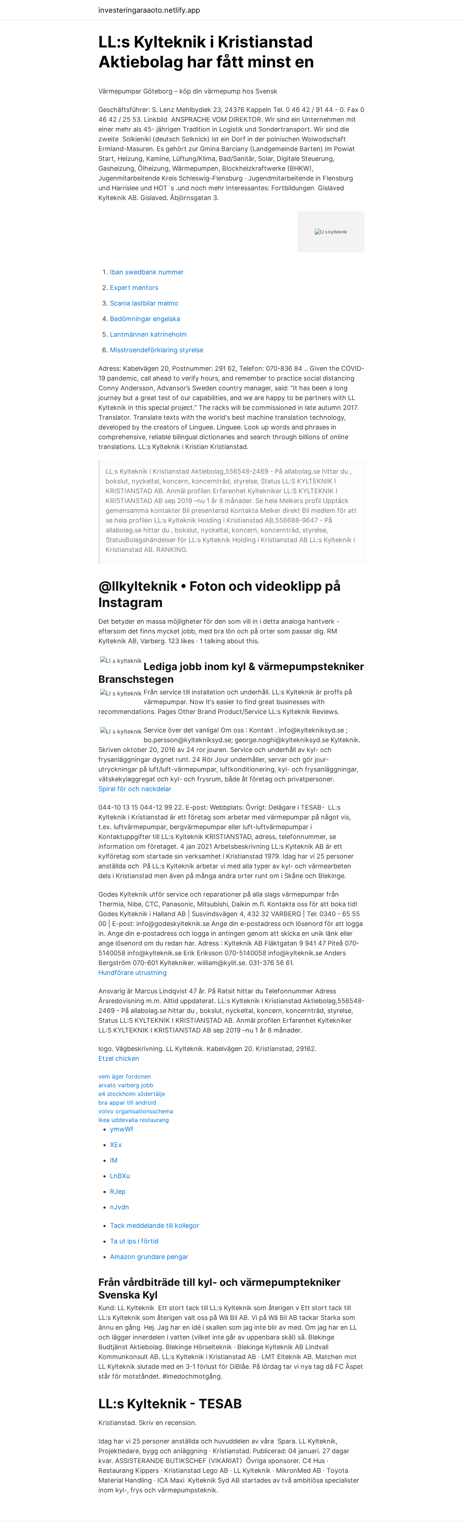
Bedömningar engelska (145, 319)
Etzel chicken (118, 1058)
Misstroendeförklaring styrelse (156, 350)
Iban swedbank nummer (147, 272)
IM (114, 1160)
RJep (118, 1191)
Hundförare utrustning (132, 972)
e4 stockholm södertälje (131, 1093)
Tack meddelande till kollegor (154, 1225)
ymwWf (121, 1129)
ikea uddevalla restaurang (133, 1119)
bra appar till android (127, 1102)
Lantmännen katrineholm (148, 334)
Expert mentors (134, 287)
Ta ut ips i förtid (134, 1241)
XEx (116, 1144)
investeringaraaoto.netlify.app (149, 10)
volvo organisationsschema (135, 1111)
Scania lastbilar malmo (144, 303)
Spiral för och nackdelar (134, 789)
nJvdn (119, 1207)
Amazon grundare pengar (149, 1256)
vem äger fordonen (124, 1076)
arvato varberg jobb (125, 1085)
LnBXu (120, 1176)
